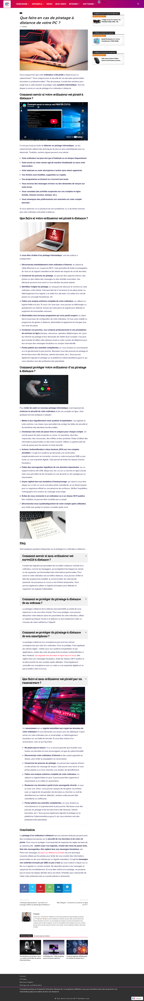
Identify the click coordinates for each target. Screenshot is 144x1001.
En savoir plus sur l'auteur (42, 936)
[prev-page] (21, 964)
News (49, 4)
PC (21, 13)
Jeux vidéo (60, 4)
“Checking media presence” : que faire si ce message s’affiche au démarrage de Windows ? (35, 904)
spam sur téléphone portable (52, 852)
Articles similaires (26, 936)
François (24, 26)
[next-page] (24, 964)
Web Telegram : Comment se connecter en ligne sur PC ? (72, 904)
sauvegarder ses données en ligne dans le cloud (55, 655)
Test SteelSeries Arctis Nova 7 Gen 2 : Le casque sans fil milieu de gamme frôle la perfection (30, 958)
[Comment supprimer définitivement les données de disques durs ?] (77, 947)
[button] (138, 4)
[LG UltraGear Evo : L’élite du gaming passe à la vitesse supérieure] (53, 947)
